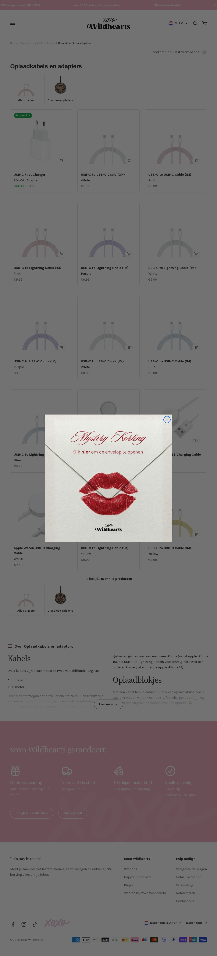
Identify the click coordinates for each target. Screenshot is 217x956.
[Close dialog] (167, 419)
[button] (108, 478)
